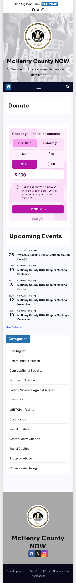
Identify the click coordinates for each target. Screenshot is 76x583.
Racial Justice (19, 429)
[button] (67, 87)
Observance (17, 419)
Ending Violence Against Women (32, 390)
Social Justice (19, 448)
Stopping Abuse (20, 458)
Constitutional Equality (26, 370)
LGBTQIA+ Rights (21, 409)
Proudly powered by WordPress (25, 571)
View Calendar (14, 327)
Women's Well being (23, 468)
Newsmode (59, 571)
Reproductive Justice (24, 439)
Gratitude (16, 400)
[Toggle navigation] (38, 87)
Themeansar (38, 576)
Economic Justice (22, 380)
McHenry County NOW (38, 61)
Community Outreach (24, 361)
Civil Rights (17, 351)
